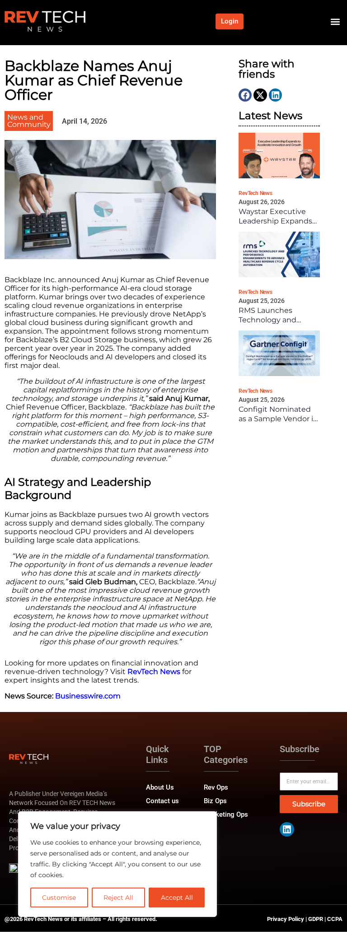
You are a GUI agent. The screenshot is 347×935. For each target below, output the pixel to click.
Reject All (118, 897)
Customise (59, 897)
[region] (117, 864)
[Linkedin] (287, 829)
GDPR (315, 919)
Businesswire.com (88, 696)
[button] (335, 21)
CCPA (334, 919)
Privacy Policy (285, 919)
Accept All (177, 897)
